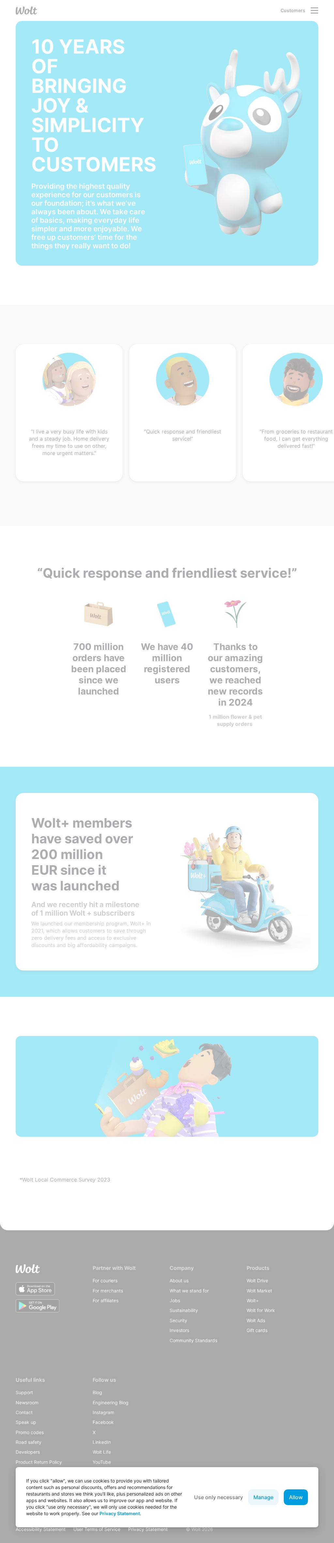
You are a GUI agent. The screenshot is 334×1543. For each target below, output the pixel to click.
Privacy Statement (119, 1513)
